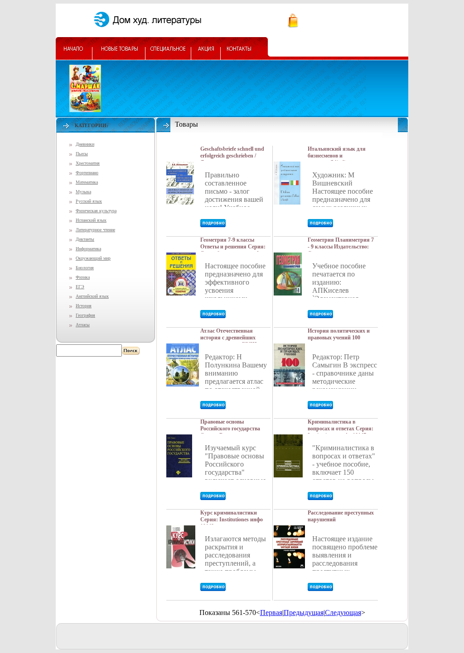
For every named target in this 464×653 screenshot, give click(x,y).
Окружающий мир (93, 258)
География (85, 315)
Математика (87, 182)
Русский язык (89, 201)
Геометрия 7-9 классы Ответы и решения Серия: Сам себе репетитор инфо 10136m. (233, 250)
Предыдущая (304, 612)
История (84, 305)
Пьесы (82, 153)
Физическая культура (96, 210)
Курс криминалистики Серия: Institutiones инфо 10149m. (231, 519)
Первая (271, 612)
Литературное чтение (95, 229)
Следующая (343, 612)
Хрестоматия (88, 163)
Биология (85, 267)
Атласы (83, 324)
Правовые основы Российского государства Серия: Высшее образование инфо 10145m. (233, 432)
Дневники (85, 144)
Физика (83, 277)
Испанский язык (91, 220)
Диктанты (85, 239)
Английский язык (92, 296)
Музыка (83, 191)
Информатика (88, 248)
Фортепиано (87, 172)
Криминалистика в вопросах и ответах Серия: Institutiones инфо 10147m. (340, 429)
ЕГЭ (80, 286)
